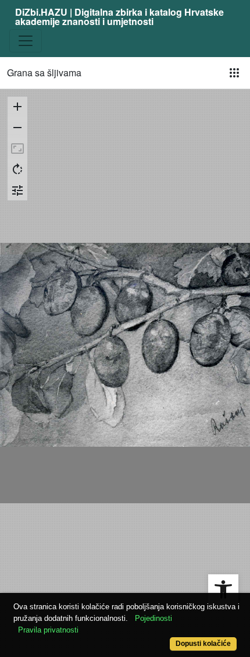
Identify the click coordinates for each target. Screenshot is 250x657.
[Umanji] (17, 127)
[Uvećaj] (17, 106)
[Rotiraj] (17, 169)
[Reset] (17, 148)
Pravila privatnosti (48, 630)
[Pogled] (234, 73)
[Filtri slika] (17, 190)
